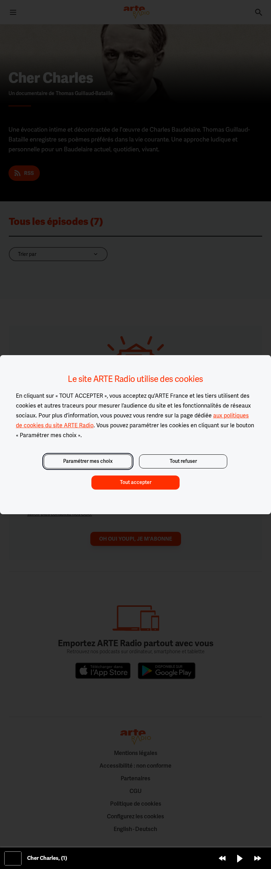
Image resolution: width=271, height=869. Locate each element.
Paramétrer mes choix (88, 461)
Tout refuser (183, 461)
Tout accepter (135, 482)
